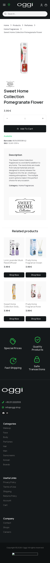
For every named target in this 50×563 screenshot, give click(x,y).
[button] (4, 5)
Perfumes (28, 25)
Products (17, 25)
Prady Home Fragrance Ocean (34, 261)
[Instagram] (7, 413)
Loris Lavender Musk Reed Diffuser (13, 261)
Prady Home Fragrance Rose (33, 305)
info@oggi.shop (13, 407)
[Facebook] (3, 413)
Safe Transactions (37, 368)
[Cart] (45, 4)
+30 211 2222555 (13, 402)
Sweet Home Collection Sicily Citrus (11, 305)
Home (6, 25)
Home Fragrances (11, 29)
